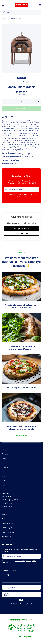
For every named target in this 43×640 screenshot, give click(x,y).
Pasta (4, 481)
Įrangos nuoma (7, 537)
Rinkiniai (4, 476)
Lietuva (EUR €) (9, 588)
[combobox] (21, 12)
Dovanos (5, 472)
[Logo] (21, 4)
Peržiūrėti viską (21, 435)
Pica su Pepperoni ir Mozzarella (21, 387)
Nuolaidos (5, 467)
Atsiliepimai (5, 519)
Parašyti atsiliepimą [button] (21, 228)
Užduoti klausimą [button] (21, 234)
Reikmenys (5, 463)
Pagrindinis (5, 18)
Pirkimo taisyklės (7, 528)
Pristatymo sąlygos (8, 532)
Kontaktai (5, 514)
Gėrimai (4, 485)
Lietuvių (7, 595)
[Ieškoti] (4, 12)
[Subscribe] (36, 189)
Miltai (3, 449)
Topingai (4, 458)
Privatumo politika (7, 523)
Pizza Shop (19, 604)
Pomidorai (5, 454)
